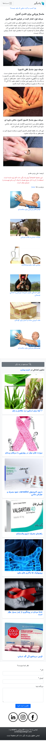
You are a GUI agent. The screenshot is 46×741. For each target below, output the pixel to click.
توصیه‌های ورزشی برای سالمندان (29, 209)
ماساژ (33, 187)
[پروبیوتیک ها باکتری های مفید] (23, 555)
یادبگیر (37, 3)
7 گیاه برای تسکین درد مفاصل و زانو (27, 410)
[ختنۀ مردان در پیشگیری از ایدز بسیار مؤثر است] (23, 594)
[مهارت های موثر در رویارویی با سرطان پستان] (23, 433)
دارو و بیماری (25, 369)
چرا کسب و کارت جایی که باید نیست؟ (23, 8)
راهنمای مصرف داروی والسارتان (29, 533)
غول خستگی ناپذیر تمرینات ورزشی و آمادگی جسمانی (25, 294)
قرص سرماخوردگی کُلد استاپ (30, 656)
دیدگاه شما (39, 686)
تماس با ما (34, 730)
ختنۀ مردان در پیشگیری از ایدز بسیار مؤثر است (25, 613)
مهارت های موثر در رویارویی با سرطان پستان (23, 452)
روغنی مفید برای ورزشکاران (31, 265)
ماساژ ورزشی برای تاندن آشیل (29, 14)
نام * (41, 670)
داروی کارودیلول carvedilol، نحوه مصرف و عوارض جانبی (24, 493)
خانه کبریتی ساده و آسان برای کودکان (27, 320)
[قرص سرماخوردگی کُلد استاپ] (23, 637)
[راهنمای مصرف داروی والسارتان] (23, 516)
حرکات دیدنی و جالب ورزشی (30, 237)
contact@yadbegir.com (23, 732)
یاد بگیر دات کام (21, 735)
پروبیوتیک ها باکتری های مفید (29, 572)
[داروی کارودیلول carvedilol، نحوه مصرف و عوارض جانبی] (23, 474)
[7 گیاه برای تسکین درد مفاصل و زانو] (23, 391)
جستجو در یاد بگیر (22, 364)
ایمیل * (40, 678)
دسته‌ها (6, 3)
